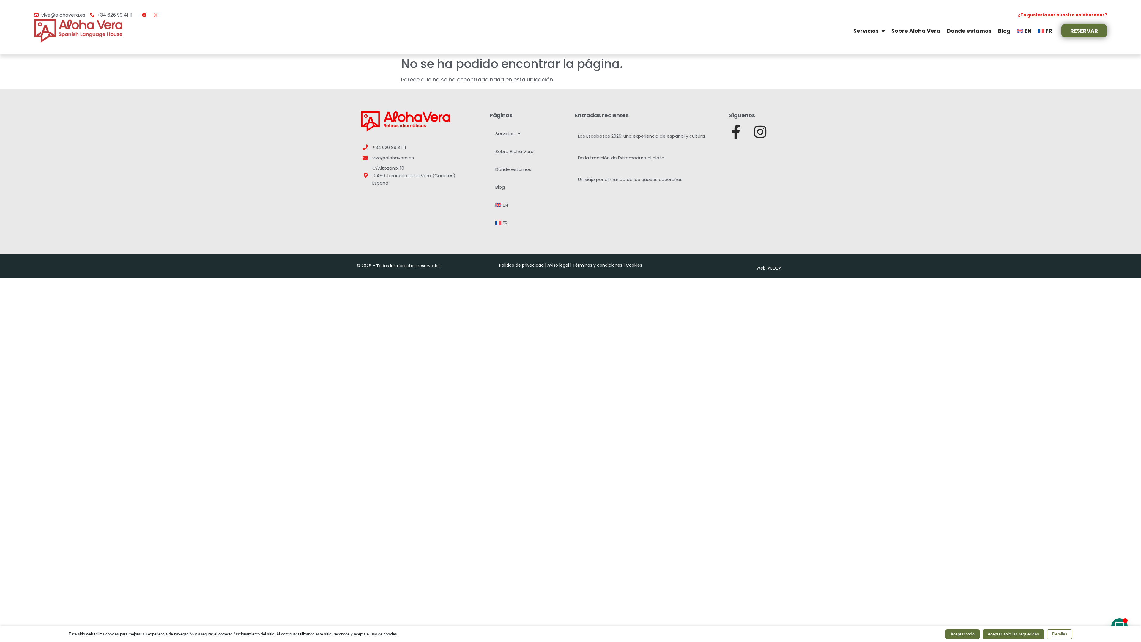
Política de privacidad (521, 265)
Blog (1004, 30)
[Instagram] (760, 132)
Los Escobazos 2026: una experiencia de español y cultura (641, 136)
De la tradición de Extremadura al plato (621, 158)
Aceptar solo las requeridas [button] (1013, 634)
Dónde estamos (969, 30)
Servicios (866, 30)
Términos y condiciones (597, 265)
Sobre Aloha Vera (915, 30)
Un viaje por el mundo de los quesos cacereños (630, 179)
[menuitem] (1024, 30)
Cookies (634, 265)
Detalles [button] (1059, 634)
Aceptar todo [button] (963, 634)
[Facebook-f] (736, 132)
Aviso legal (558, 265)
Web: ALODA (768, 268)
